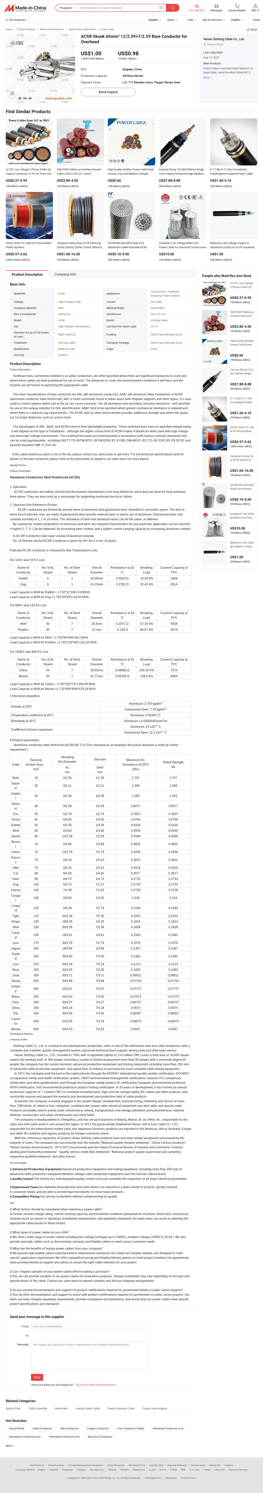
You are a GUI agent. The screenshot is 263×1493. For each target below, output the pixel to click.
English (41, 1469)
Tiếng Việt (219, 1469)
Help (190, 20)
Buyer (170, 20)
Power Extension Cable (121, 1408)
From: (24, 1326)
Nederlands (139, 1469)
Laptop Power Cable (87, 1408)
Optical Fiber (13, 1408)
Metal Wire (61, 1408)
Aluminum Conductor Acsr (168, 1428)
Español (53, 1469)
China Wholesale (116, 1465)
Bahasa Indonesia (238, 1469)
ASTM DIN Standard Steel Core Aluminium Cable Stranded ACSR (242, 487)
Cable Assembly (37, 1408)
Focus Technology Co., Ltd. (106, 1477)
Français (81, 1469)
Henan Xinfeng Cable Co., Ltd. (224, 39)
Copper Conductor (98, 1428)
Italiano (112, 1469)
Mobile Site (215, 1465)
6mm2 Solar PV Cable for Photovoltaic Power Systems (242, 429)
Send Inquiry (108, 92)
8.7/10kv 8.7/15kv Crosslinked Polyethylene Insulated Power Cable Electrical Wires (242, 400)
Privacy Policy (188, 1477)
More (206, 77)
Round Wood (16, 1428)
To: (27, 1335)
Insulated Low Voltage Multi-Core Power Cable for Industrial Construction (242, 516)
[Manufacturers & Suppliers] (25, 8)
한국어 (162, 1469)
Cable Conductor (42, 1428)
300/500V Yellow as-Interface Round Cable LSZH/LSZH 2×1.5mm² (242, 314)
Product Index (198, 1465)
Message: (23, 1344)
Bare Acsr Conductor (100, 1436)
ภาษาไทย (194, 1469)
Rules (256, 20)
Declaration (171, 1477)
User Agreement (153, 1477)
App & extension (212, 20)
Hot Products (37, 1465)
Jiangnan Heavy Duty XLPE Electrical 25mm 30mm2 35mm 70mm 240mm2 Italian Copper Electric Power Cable (242, 458)
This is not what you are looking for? (52, 1385)
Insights (229, 1465)
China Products (56, 1465)
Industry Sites (156, 1465)
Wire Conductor (69, 1428)
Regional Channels (177, 1465)
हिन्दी (183, 1469)
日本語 (173, 1469)
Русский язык (97, 1469)
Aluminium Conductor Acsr (25, 1436)
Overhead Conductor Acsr (64, 1436)
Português (67, 1469)
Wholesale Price (137, 1465)
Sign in (255, 10)
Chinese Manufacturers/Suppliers (85, 1465)
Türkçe (206, 1469)
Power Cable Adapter (155, 1408)
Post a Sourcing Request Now (96, 1385)
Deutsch (124, 1469)
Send (37, 1377)
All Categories (17, 20)
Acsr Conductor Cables (130, 1428)
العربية (152, 1469)
